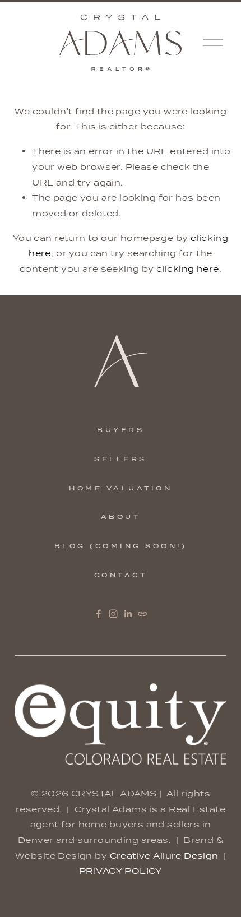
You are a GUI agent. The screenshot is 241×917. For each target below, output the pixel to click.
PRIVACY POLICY (120, 870)
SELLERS (120, 459)
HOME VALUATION (120, 488)
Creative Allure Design (164, 855)
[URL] (142, 613)
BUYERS (120, 429)
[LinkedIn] (127, 613)
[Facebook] (98, 613)
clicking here (187, 268)
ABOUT (121, 516)
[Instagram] (113, 613)
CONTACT (120, 575)
